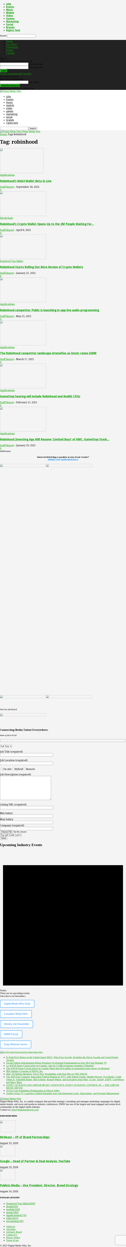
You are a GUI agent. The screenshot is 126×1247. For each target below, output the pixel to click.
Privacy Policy (13, 1237)
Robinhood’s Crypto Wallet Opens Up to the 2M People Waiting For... (47, 224)
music (9, 9)
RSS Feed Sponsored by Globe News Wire (24, 1052)
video (9, 15)
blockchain (6, 218)
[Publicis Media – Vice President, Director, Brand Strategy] (7, 1179)
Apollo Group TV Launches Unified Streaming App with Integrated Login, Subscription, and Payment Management (62, 1093)
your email (33, 82)
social (9, 24)
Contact (10, 53)
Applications (7, 175)
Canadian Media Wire (16, 1014)
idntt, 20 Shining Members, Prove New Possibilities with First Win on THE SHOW (46, 1074)
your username (35, 64)
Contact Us (11, 1234)
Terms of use (12, 1240)
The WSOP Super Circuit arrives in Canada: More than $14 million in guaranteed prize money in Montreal (57, 1068)
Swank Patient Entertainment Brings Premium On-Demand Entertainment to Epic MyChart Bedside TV (56, 1063)
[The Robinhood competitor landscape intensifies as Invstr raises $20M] (23, 344)
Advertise (11, 1229)
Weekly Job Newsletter (16, 1024)
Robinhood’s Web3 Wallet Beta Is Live (25, 181)
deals (12, 1206)
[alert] (63, 922)
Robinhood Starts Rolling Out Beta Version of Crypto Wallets (41, 267)
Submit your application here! (63, 459)
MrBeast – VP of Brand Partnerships (25, 1137)
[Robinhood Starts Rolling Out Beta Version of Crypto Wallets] (23, 258)
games (10, 18)
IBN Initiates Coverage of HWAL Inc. (24, 1071)
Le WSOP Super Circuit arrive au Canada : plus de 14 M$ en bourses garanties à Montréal (50, 1065)
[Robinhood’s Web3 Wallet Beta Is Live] (22, 172)
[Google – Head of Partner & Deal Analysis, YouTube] (7, 1155)
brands (10, 27)
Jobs (8, 3)
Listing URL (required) (13, 804)
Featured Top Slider (11, 261)
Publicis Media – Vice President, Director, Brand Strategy (39, 1185)
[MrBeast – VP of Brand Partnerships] (7, 1131)
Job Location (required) (14, 760)
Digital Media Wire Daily (17, 1003)
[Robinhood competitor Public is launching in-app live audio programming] (23, 301)
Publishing (12, 47)
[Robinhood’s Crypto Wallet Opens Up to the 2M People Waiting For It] (23, 215)
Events (10, 6)
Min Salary (6, 813)
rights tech (13, 30)
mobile (10, 12)
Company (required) (12, 825)
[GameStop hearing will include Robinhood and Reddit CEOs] (23, 387)
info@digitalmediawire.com (25, 1109)
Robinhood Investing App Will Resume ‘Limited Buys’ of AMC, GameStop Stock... (54, 439)
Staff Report (7, 186)
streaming (15, 1221)
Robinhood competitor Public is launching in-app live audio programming (49, 310)
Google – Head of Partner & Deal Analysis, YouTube (35, 1161)
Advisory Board (14, 1232)
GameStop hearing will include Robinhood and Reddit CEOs (40, 396)
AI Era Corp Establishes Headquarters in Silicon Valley (33, 1090)
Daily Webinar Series (15, 1044)
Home (9, 41)
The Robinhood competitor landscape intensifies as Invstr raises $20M (48, 353)
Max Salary (6, 819)
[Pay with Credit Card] (18, 834)
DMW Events (11, 1034)
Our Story (11, 44)
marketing (12, 21)
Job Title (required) (11, 751)
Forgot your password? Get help (15, 73)
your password (35, 67)
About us (10, 1226)
